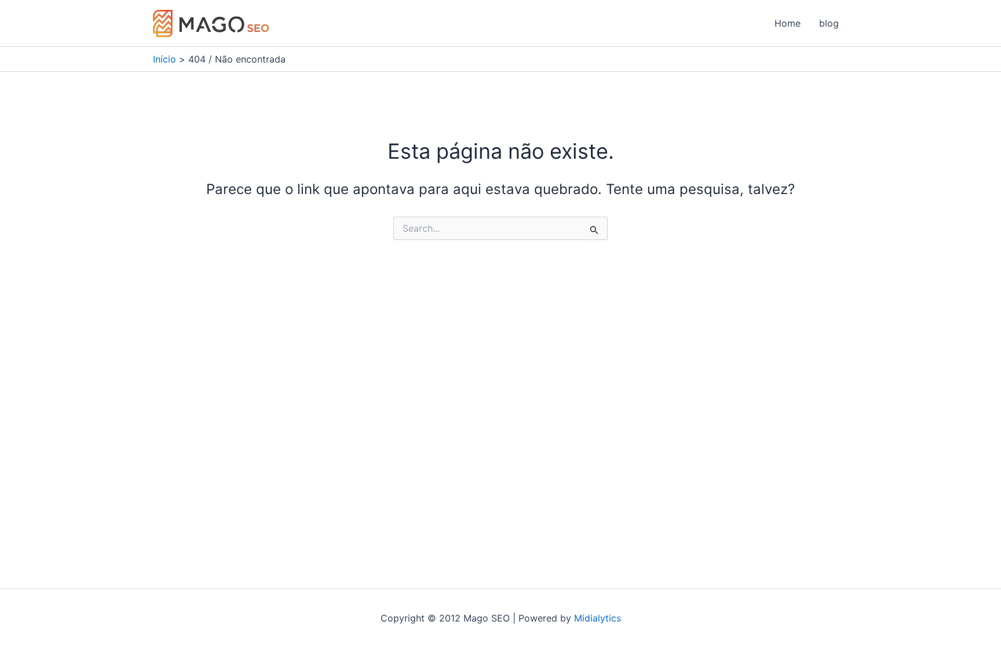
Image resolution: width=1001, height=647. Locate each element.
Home (788, 23)
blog (829, 23)
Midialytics (597, 618)
